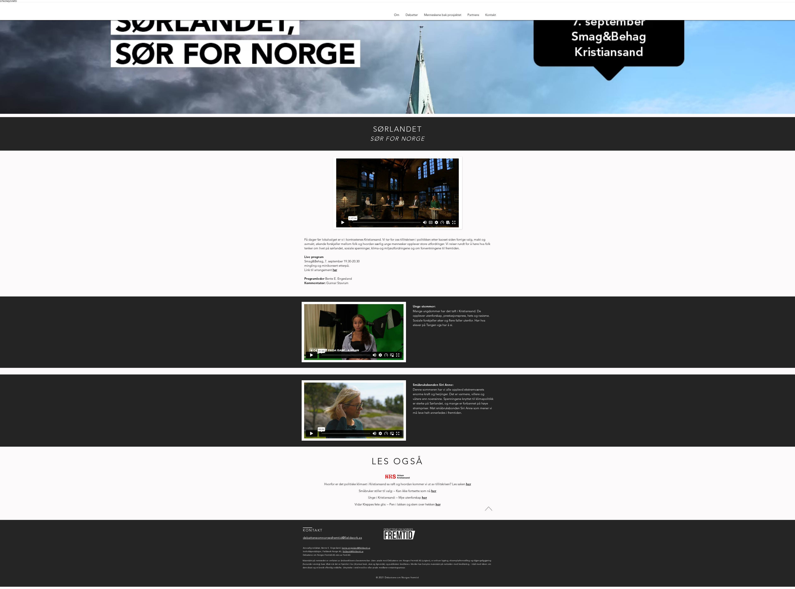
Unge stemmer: (424, 306)
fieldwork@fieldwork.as (353, 551)
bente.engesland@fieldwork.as (356, 548)
